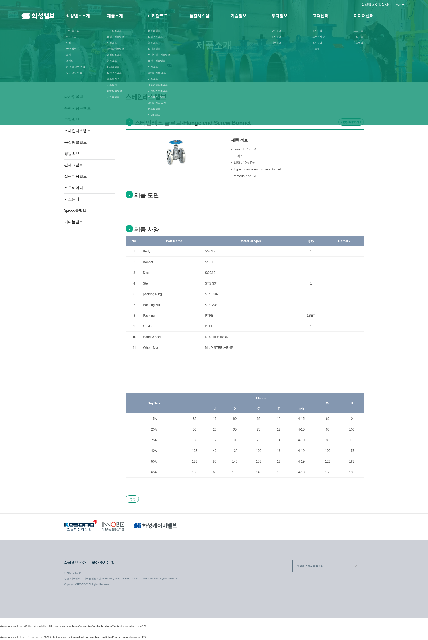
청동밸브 (112, 60)
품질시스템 (199, 16)
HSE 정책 (71, 48)
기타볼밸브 (113, 96)
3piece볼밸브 (75, 210)
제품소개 (115, 16)
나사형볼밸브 (114, 30)
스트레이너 (113, 78)
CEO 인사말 (72, 30)
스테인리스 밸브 (157, 72)
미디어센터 (364, 16)
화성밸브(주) (38, 17)
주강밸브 (112, 42)
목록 (132, 499)
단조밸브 (153, 78)
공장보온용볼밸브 (158, 90)
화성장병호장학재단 (376, 4)
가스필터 (112, 84)
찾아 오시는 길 (74, 72)
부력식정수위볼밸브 (159, 54)
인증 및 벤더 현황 (75, 66)
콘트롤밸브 (154, 108)
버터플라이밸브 (156, 96)
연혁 (68, 54)
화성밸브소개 (78, 16)
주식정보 (276, 30)
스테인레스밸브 (115, 48)
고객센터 (321, 16)
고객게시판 (318, 36)
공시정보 (276, 36)
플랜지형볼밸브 (115, 36)
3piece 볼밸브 (114, 90)
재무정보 (276, 42)
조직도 (69, 60)
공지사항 (317, 30)
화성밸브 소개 (75, 562)
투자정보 (280, 16)
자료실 (316, 48)
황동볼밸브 (154, 30)
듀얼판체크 (154, 114)
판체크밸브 (113, 66)
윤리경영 (317, 42)
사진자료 (358, 36)
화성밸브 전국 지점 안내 (310, 566)
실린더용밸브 (114, 72)
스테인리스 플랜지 (158, 102)
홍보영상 (358, 42)
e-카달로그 (158, 16)
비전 (68, 42)
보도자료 (358, 30)
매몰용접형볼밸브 (158, 84)
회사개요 (71, 36)
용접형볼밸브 (114, 54)
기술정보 (238, 16)
